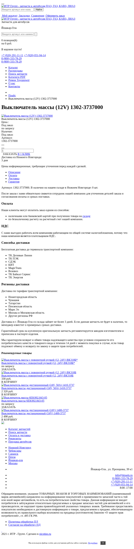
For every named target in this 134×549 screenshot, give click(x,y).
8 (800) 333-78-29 (11, 58)
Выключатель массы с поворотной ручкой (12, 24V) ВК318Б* (38, 363)
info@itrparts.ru (124, 475)
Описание (14, 172)
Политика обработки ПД (23, 521)
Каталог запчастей (19, 429)
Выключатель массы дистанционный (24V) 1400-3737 (33, 413)
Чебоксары (14, 450)
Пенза (12, 457)
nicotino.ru (45, 533)
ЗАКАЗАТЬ (8, 369)
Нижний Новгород (19, 447)
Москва (12, 463)
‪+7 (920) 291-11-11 (12, 55)
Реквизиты (14, 438)
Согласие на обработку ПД (24, 524)
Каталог (13, 67)
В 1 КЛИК (24, 154)
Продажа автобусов (20, 441)
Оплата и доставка (19, 435)
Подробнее (93, 543)
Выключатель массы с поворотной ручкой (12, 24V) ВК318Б (37, 375)
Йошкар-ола (15, 460)
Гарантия (13, 181)
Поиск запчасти (17, 73)
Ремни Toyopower (18, 80)
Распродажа (15, 70)
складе (86, 216)
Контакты (14, 86)
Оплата (12, 175)
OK (103, 543)
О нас (11, 83)
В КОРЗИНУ (9, 381)
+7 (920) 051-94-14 (35, 55)
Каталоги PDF (16, 76)
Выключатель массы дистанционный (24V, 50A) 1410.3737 (36, 388)
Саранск (13, 453)
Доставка (13, 178)
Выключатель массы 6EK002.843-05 (22, 400)
